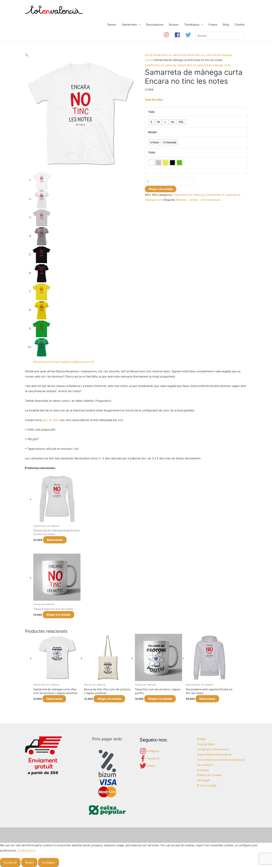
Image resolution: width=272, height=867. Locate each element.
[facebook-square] (179, 35)
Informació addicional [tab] (61, 362)
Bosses (174, 24)
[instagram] (169, 35)
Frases (213, 24)
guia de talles (51, 420)
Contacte (203, 770)
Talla (151, 112)
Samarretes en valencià (168, 55)
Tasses (111, 24)
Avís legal (203, 780)
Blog (226, 24)
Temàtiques (191, 24)
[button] (26, 55)
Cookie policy (26, 850)
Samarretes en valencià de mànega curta (204, 65)
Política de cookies (209, 775)
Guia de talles (154, 99)
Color (151, 152)
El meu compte (206, 785)
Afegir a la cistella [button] (58, 614)
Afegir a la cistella (161, 189)
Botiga (201, 739)
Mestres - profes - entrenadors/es (198, 200)
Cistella (239, 24)
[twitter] (189, 35)
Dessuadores (154, 24)
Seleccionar (55, 540)
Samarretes (129, 24)
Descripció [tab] (40, 362)
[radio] (151, 122)
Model (152, 132)
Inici (147, 55)
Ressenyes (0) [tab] (84, 362)
